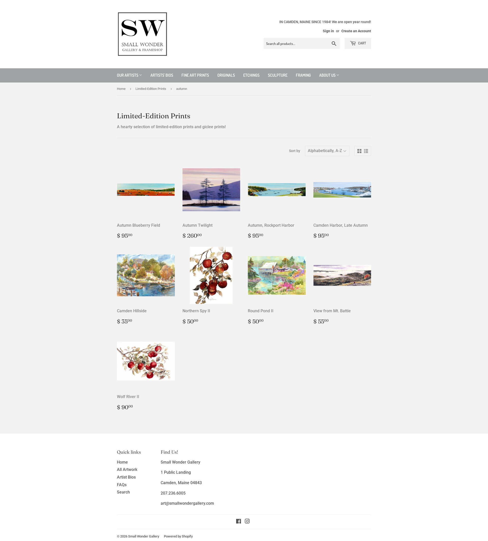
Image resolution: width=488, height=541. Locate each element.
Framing (303, 75)
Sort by (294, 151)
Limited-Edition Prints (150, 89)
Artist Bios (126, 477)
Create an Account (356, 31)
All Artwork (127, 469)
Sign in (328, 31)
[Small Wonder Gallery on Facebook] (238, 521)
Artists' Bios (161, 75)
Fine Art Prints (195, 75)
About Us (327, 75)
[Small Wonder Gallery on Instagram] (247, 521)
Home (121, 89)
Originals (226, 75)
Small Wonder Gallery (143, 536)
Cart (361, 43)
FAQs (122, 484)
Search (123, 492)
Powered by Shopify (178, 536)
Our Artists (128, 75)
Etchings (251, 75)
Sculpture (277, 75)
